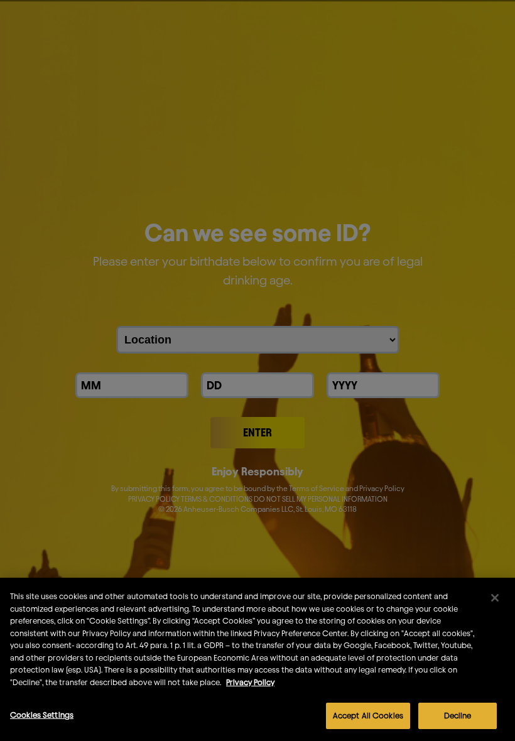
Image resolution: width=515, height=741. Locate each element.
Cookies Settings (41, 714)
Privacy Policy (250, 682)
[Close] (495, 598)
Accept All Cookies (368, 715)
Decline (458, 715)
